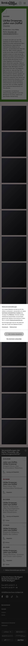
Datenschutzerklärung (16, 320)
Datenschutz (13, 327)
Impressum (5, 327)
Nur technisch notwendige (14, 339)
